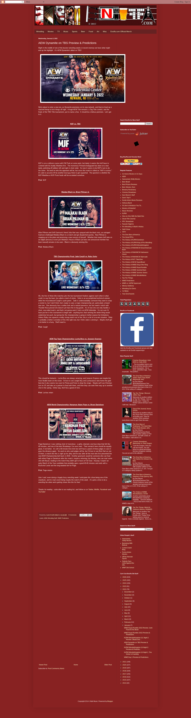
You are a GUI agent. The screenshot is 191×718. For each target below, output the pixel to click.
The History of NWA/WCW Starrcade (135, 257)
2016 (125, 677)
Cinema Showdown (129, 192)
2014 (125, 683)
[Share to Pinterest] (90, 515)
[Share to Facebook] (88, 515)
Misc (105, 31)
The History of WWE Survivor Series (134, 273)
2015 (125, 680)
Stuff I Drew (126, 229)
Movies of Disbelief (129, 208)
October (127, 598)
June (126, 610)
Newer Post (43, 665)
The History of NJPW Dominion (133, 240)
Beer (83, 31)
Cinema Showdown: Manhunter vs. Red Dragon (142, 442)
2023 (125, 586)
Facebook (103, 489)
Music (65, 31)
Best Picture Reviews (129, 184)
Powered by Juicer (127, 133)
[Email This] (81, 515)
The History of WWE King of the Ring (135, 265)
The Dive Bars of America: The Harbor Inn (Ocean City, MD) (142, 459)
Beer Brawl (126, 182)
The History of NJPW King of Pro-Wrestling (137, 242)
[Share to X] (85, 515)
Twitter (90, 489)
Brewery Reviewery (129, 190)
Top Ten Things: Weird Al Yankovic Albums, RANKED (142, 508)
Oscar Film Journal (128, 219)
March (126, 619)
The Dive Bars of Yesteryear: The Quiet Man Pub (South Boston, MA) (142, 426)
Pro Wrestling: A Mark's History (132, 227)
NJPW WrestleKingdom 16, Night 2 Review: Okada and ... (136, 638)
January (127, 625)
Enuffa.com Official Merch (121, 31)
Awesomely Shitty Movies (131, 179)
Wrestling (40, 31)
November (128, 595)
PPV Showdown (128, 221)
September (128, 601)
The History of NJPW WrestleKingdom (135, 245)
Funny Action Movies (126, 553)
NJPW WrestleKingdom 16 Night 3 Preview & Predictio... (136, 648)
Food (91, 31)
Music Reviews (127, 211)
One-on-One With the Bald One (133, 216)
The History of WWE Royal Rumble (134, 267)
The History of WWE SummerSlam (134, 270)
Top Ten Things (127, 278)
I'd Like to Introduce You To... (132, 205)
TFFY (124, 232)
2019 (125, 668)
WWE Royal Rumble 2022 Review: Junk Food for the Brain (138, 629)
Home (76, 665)
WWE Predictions (63, 518)
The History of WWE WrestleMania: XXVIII (140, 493)
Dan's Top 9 (126, 198)
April (126, 616)
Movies (51, 31)
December (128, 592)
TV (58, 31)
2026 (125, 577)
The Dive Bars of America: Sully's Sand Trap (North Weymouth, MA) (142, 377)
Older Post (108, 665)
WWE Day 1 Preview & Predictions (136, 657)
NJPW (124, 213)
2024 (125, 583)
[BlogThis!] (83, 515)
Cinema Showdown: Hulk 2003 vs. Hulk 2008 (142, 361)
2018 (125, 671)
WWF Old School (128, 568)
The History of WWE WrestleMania (134, 275)
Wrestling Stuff (52, 518)
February (127, 622)
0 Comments (72, 515)
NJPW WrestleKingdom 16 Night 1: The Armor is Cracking (138, 653)
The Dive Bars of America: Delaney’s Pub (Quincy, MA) (143, 475)
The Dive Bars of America (131, 235)
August (127, 604)
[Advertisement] (136, 76)
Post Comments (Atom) (56, 668)
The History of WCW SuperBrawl (133, 262)
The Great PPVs (127, 237)
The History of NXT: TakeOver (132, 259)
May (126, 613)
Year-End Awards (128, 294)
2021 (125, 662)
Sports (74, 31)
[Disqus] (75, 558)
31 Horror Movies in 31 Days (132, 174)
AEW (45, 518)
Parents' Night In (128, 224)
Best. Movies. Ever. (128, 187)
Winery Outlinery (128, 286)
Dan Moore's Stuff (128, 195)
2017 (125, 674)
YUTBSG (125, 291)
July (126, 607)
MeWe (96, 489)
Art (98, 31)
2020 (125, 665)
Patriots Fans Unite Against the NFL (128, 563)
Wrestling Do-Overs (129, 288)
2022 (125, 589)
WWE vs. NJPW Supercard (131, 283)
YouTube (41, 492)
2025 (125, 580)
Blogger (110, 701)
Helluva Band (127, 203)
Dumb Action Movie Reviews (132, 200)
